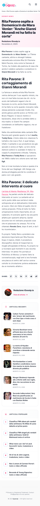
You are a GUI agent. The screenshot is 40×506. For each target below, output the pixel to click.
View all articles (19, 295)
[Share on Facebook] (11, 276)
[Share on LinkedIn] (21, 276)
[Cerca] (30, 4)
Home (3, 11)
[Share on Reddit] (31, 276)
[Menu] (36, 4)
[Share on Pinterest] (26, 276)
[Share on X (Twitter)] (16, 276)
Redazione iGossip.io (11, 41)
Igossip (16, 499)
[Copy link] (36, 276)
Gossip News (8, 16)
